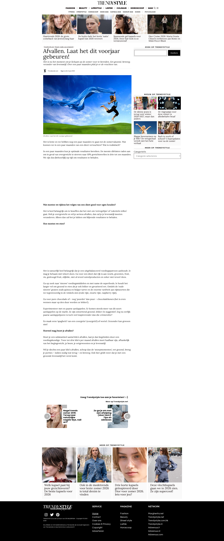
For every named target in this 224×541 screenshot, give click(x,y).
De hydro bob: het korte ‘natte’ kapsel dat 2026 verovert (93, 37)
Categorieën (140, 151)
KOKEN (137, 12)
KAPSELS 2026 (115, 12)
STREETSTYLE (81, 12)
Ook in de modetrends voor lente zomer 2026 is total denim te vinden (94, 489)
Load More (87, 437)
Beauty (83, 8)
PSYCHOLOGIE (150, 12)
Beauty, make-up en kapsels (64, 47)
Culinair (122, 8)
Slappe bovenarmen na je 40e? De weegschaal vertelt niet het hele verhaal (145, 140)
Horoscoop (137, 8)
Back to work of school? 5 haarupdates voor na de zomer (169, 138)
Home (95, 513)
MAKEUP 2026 (128, 12)
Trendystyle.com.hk (158, 520)
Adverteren (98, 531)
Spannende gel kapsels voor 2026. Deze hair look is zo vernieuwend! (127, 38)
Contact (96, 517)
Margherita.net (156, 513)
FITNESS (71, 12)
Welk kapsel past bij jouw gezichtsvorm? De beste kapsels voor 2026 (58, 489)
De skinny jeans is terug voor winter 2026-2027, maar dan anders (144, 115)
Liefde (109, 8)
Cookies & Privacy (101, 524)
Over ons (96, 520)
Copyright (97, 527)
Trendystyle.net (49, 47)
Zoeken (174, 53)
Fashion (70, 8)
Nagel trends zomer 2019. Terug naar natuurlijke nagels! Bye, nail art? (72, 416)
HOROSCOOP (93, 12)
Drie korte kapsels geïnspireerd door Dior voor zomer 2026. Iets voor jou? (129, 489)
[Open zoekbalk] (154, 8)
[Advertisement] (87, 181)
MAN (150, 8)
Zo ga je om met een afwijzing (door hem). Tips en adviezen (102, 415)
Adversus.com (155, 534)
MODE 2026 (104, 12)
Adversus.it (154, 527)
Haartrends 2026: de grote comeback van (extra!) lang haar (58, 37)
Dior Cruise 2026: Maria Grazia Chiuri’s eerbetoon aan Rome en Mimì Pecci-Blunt (164, 38)
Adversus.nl (154, 531)
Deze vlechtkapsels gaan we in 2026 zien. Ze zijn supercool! (164, 488)
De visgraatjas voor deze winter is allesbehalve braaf (167, 114)
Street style (126, 520)
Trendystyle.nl (155, 524)
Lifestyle (96, 8)
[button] (157, 8)
